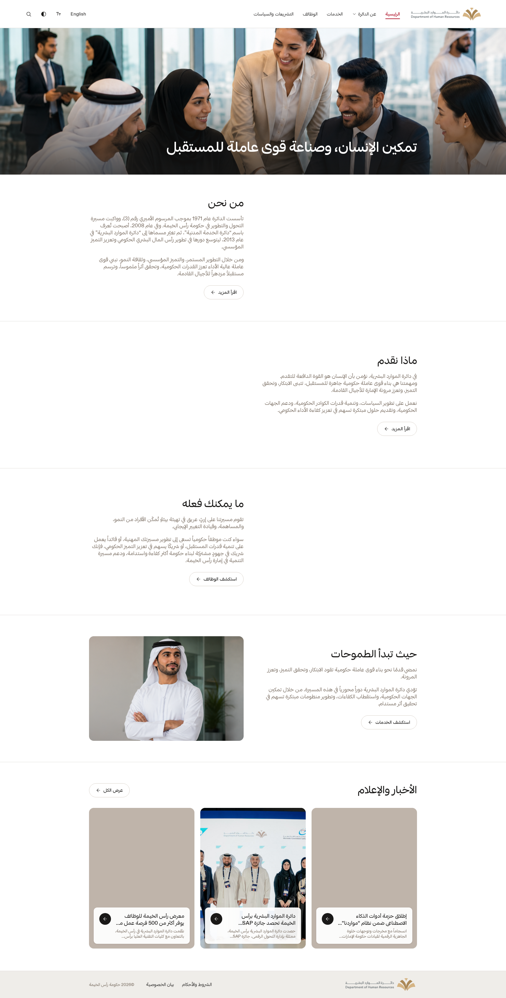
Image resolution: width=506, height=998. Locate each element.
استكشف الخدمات (392, 722)
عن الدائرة (367, 14)
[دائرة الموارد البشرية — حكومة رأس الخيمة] (446, 14)
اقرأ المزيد (227, 292)
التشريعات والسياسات (273, 14)
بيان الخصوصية (160, 984)
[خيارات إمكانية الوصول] (58, 14)
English (78, 14)
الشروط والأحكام (197, 984)
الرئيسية (392, 14)
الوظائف (310, 14)
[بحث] (28, 14)
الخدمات (335, 14)
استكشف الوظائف (220, 579)
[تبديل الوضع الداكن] (43, 14)
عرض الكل (113, 790)
